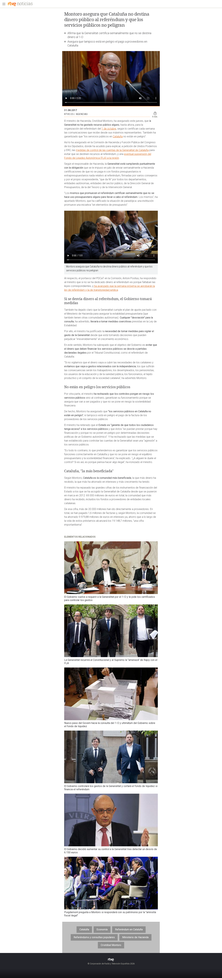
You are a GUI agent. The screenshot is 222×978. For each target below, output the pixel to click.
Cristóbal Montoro (111, 945)
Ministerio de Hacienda (135, 937)
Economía (102, 929)
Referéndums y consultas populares (94, 937)
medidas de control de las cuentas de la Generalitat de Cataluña (112, 150)
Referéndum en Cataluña (129, 929)
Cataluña (118, 136)
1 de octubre (109, 128)
